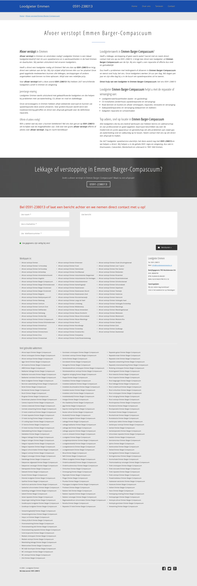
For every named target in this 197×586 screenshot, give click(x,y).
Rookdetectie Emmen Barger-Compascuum (124, 418)
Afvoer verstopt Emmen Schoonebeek (112, 285)
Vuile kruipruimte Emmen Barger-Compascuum (38, 533)
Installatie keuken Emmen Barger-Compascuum (78, 390)
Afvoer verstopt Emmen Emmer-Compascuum (37, 319)
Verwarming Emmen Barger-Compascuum (123, 506)
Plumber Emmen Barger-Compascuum (75, 481)
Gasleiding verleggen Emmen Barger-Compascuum (39, 491)
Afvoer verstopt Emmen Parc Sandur (111, 269)
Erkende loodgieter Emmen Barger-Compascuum (38, 478)
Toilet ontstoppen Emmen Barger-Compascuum (125, 466)
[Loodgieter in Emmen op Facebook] (164, 568)
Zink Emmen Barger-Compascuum (33, 558)
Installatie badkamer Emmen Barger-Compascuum (79, 384)
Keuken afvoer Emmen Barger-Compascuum (77, 412)
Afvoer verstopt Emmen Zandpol (110, 322)
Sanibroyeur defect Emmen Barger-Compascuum (126, 421)
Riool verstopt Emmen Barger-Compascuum (124, 399)
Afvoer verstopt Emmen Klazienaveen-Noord (73, 291)
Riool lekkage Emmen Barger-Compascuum (124, 384)
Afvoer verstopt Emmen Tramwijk (110, 291)
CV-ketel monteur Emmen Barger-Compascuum (38, 428)
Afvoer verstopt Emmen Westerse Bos (112, 319)
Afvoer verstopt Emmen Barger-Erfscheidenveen (38, 285)
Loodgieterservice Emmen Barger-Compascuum (78, 447)
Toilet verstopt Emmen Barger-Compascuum (124, 475)
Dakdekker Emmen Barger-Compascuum (35, 434)
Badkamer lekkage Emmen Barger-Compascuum (38, 371)
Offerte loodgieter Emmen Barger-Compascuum (78, 459)
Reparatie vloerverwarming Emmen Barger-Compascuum (128, 365)
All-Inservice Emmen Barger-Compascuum (36, 365)
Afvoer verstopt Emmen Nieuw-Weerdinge (72, 319)
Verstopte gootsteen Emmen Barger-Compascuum (126, 503)
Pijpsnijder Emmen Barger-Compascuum (76, 475)
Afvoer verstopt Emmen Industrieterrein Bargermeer (76, 275)
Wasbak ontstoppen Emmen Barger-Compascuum (39, 536)
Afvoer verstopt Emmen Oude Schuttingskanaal (115, 263)
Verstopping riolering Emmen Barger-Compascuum (126, 494)
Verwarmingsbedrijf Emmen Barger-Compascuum (39, 511)
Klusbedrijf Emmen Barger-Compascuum (76, 415)
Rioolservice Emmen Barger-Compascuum (123, 406)
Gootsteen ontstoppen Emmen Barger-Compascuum (80, 352)
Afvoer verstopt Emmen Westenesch (111, 316)
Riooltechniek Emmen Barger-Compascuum (124, 415)
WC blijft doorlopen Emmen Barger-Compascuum (39, 549)
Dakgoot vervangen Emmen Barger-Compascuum (39, 456)
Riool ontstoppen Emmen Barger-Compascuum (125, 393)
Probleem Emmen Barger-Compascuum (76, 487)
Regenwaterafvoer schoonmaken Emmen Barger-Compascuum (84, 500)
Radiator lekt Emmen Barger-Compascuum (77, 491)
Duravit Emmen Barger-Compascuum (34, 475)
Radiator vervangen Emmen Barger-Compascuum (79, 497)
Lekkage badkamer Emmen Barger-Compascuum (79, 425)
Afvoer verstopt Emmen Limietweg (70, 304)
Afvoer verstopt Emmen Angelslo (33, 278)
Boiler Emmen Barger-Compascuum (34, 387)
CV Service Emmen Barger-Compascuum (35, 425)
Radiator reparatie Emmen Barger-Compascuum (78, 494)
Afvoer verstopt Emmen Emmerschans (35, 332)
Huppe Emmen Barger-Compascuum (75, 377)
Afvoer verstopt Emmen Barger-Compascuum (43, 16)
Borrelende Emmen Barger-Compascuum (36, 390)
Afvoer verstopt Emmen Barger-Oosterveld (36, 291)
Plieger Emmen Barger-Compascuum (75, 478)
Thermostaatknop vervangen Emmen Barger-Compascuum (129, 462)
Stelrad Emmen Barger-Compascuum (121, 450)
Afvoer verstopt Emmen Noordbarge (70, 325)
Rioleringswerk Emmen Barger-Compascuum (124, 371)
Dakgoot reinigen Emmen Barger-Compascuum (38, 440)
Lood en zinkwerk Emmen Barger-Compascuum (78, 434)
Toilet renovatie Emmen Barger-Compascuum (124, 469)
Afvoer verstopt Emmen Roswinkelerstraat (113, 278)
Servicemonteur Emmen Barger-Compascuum (124, 440)
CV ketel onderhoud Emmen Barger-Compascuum (39, 412)
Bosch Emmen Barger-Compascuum (34, 393)
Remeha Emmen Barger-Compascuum (75, 503)
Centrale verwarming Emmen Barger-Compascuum (39, 409)
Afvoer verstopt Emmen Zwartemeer (111, 332)
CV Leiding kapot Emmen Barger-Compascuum (38, 421)
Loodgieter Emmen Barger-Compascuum (76, 437)
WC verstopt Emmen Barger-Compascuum (36, 555)
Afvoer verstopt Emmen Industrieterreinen (73, 282)
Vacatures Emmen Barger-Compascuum (122, 484)
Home (22, 16)
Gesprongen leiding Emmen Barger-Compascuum (39, 500)
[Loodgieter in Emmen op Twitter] (170, 568)
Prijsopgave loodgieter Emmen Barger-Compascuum (80, 484)
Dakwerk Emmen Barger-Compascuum (35, 472)
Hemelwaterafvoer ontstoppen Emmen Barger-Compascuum (83, 368)
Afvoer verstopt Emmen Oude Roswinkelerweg (74, 338)
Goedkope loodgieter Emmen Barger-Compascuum (39, 506)
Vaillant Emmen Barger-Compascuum (122, 487)
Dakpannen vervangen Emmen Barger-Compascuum (40, 466)
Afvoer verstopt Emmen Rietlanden (111, 272)
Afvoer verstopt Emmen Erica (32, 335)
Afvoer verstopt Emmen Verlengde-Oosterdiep (115, 304)
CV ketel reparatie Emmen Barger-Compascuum (38, 415)
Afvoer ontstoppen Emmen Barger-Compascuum (38, 355)
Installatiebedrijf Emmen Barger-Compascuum (78, 396)
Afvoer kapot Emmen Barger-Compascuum (36, 352)
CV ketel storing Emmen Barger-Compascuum (37, 418)
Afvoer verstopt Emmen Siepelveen (111, 288)
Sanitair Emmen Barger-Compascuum (122, 428)
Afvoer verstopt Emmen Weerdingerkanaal (113, 310)
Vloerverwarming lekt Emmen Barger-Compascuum (39, 527)
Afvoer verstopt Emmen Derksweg (33, 313)
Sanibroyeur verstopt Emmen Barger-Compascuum (126, 425)
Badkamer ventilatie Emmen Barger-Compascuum (39, 377)
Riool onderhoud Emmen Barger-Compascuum (125, 387)
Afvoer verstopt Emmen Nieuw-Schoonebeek (73, 316)
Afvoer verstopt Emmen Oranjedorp (70, 335)
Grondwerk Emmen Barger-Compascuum (76, 362)
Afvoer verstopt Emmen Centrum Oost (35, 307)
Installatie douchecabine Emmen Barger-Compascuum (81, 387)
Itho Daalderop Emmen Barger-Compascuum (77, 403)
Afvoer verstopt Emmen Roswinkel (111, 275)
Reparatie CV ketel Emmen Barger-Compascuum (79, 506)
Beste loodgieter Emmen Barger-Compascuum (37, 381)
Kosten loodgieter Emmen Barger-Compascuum (78, 418)
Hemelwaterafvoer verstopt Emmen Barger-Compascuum (82, 371)
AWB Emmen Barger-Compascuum (33, 368)
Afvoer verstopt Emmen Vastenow (110, 294)
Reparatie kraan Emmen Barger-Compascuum (124, 355)
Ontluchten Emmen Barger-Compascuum (76, 469)
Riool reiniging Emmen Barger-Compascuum (124, 396)
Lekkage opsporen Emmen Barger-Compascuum (79, 431)
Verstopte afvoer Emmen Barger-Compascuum (125, 500)
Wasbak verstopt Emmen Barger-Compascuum (38, 539)
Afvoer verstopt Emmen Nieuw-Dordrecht (72, 313)
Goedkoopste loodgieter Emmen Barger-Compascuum (40, 503)
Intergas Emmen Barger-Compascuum (75, 399)
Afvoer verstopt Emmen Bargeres (33, 294)
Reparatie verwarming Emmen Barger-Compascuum (127, 362)
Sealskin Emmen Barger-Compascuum (122, 437)
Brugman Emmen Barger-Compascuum (35, 396)
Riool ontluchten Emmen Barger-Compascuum (125, 390)
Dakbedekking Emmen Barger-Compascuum (37, 431)
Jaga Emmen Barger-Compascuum (74, 406)
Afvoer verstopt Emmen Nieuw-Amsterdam (73, 310)
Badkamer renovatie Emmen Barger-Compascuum (39, 374)
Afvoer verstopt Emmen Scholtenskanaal (113, 282)
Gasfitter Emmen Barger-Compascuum (35, 481)
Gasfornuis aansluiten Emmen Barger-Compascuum (39, 484)
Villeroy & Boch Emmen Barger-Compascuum (37, 520)
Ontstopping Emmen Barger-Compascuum (77, 472)
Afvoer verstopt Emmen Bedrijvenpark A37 (36, 297)
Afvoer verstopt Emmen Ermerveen (70, 263)
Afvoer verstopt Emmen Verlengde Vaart (113, 300)
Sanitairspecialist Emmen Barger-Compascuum (125, 431)
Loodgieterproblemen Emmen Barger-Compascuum (80, 440)
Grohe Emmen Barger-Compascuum (74, 359)
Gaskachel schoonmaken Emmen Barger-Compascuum (40, 487)
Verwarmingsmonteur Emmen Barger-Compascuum (39, 514)
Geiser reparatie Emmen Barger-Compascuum (37, 497)
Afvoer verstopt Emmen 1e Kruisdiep (34, 266)
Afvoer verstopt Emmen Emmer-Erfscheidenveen (38, 322)
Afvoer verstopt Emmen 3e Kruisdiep (34, 269)
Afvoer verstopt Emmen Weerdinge (111, 307)
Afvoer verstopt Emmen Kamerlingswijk (72, 285)
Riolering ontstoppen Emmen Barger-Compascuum (126, 368)
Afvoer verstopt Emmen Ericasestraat (34, 338)
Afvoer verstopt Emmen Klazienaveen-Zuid (73, 294)
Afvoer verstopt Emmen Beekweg (33, 300)
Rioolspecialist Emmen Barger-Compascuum (124, 409)
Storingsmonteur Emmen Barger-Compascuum (125, 456)
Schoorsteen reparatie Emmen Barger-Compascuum (127, 434)
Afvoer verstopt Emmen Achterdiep (34, 272)
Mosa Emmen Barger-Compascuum (74, 453)
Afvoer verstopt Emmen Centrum (33, 304)
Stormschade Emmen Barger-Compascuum (123, 459)
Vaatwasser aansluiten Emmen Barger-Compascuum (127, 481)
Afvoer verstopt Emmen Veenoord (110, 297)
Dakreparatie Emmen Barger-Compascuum (36, 469)
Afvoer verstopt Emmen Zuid (109, 325)
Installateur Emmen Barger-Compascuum (76, 381)
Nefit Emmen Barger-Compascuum (74, 456)
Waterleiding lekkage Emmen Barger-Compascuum (39, 542)
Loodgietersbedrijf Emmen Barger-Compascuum (79, 444)
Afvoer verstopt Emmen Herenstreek (70, 269)
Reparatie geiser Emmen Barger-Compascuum (124, 352)
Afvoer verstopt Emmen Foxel (68, 266)
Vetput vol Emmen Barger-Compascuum (35, 517)
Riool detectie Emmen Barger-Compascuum (124, 374)
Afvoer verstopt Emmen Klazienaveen (71, 288)
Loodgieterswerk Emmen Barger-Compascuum (78, 450)
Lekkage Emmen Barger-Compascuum (75, 421)
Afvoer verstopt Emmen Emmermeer (34, 329)
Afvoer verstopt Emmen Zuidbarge (110, 329)
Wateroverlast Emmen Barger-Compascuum (37, 545)
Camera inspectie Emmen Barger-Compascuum (38, 403)
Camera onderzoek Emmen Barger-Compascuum (38, 406)
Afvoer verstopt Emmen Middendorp (71, 307)
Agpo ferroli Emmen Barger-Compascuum (36, 362)
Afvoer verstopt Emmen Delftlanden (34, 310)
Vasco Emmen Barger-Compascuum (121, 491)
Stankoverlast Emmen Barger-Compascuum (124, 447)
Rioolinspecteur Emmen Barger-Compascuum (124, 403)
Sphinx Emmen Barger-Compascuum (121, 444)
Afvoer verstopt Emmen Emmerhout (34, 325)
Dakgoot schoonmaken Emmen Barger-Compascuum (40, 450)
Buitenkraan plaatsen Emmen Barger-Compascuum (39, 399)
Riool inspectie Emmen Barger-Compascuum (124, 377)
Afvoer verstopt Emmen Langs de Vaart (71, 300)
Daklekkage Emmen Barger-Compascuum (36, 459)
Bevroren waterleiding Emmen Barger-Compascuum (39, 384)
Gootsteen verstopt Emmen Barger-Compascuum (79, 355)
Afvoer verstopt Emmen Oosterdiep (70, 329)
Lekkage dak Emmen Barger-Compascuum (77, 428)
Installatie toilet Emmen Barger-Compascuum (78, 393)
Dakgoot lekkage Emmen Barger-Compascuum (38, 437)
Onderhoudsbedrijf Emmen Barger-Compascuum (79, 462)
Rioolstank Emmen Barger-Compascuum (123, 412)
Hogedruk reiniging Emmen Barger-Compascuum (79, 374)
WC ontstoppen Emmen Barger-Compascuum (37, 552)
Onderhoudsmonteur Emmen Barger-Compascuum (80, 466)
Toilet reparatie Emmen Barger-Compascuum (124, 472)
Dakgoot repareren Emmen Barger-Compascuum (38, 447)
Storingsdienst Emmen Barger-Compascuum (124, 453)
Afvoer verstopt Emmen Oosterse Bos (71, 332)
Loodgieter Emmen (34, 6)
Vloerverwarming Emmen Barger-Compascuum (38, 523)
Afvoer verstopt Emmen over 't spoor (111, 266)
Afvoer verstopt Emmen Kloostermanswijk (72, 297)
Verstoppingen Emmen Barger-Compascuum (124, 497)
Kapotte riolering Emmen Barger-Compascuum (78, 409)
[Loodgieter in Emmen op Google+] (175, 568)
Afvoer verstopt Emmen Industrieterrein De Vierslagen (77, 278)
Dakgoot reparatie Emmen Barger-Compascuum (38, 444)
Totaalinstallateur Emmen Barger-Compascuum (125, 478)
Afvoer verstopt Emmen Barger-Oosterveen (36, 288)
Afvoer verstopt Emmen (30, 263)
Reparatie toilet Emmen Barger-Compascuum (124, 359)
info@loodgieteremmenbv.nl (162, 265)
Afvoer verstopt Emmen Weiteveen (111, 313)
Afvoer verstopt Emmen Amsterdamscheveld (37, 275)
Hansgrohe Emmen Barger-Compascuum (76, 365)
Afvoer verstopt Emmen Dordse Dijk (34, 316)
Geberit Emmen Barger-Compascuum (34, 494)
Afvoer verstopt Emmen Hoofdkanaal (71, 272)
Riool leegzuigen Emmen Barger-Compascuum (125, 381)
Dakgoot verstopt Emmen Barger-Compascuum (38, 453)
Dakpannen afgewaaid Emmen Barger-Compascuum (40, 462)
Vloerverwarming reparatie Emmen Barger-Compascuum (41, 530)
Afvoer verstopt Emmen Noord (68, 322)
